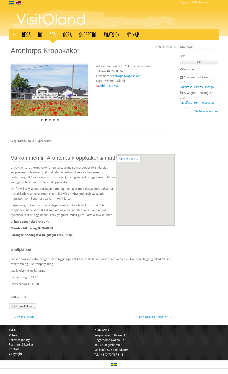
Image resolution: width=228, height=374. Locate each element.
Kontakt (14, 349)
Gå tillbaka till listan (22, 306)
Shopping (87, 34)
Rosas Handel (24, 317)
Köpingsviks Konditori (155, 317)
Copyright (15, 354)
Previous (7, 89)
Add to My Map (109, 86)
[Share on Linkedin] (171, 46)
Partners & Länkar (21, 344)
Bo (40, 34)
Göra (67, 34)
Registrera (201, 2)
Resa (26, 34)
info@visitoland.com (115, 350)
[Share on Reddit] (163, 46)
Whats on (111, 34)
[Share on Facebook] (156, 46)
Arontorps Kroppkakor (125, 76)
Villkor (13, 335)
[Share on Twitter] (160, 46)
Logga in (185, 2)
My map (133, 34)
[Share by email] (174, 46)
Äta (53, 34)
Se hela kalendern (207, 111)
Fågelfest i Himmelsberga (197, 87)
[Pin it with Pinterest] (167, 46)
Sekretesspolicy (19, 340)
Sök (199, 61)
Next (92, 89)
